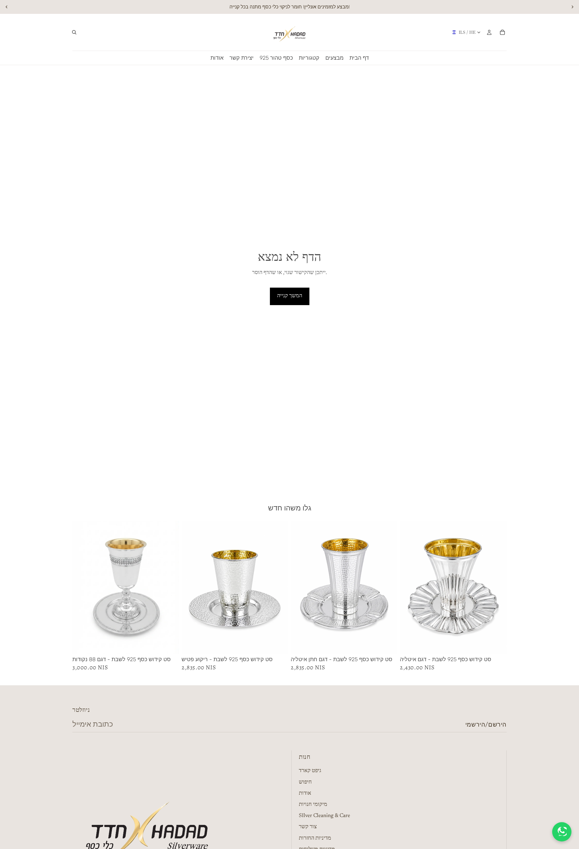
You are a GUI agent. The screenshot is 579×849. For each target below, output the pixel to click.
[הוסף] (169, 644)
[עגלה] (502, 32)
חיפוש (305, 782)
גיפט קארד (310, 771)
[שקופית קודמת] (6, 7)
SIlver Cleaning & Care (324, 816)
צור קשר (308, 827)
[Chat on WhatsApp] (561, 831)
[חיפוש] (74, 32)
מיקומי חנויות (313, 804)
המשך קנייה (289, 296)
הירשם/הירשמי (486, 724)
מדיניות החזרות (315, 838)
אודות (305, 793)
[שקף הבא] (572, 7)
